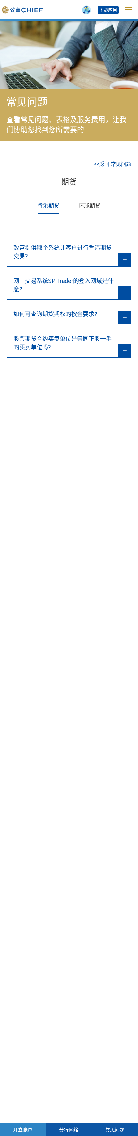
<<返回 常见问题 (112, 164)
